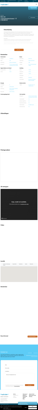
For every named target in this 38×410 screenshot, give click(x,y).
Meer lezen (18, 49)
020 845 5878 (33, 8)
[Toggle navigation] (36, 4)
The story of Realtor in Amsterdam (25, 395)
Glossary (30, 396)
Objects (24, 397)
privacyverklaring (17, 386)
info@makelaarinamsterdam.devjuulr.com (31, 355)
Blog (23, 398)
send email (29, 385)
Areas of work (31, 394)
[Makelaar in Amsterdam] (5, 4)
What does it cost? (32, 395)
